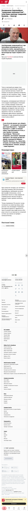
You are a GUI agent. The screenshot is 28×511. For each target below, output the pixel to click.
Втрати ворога (7, 358)
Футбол (5, 435)
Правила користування (6, 313)
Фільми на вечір (7, 399)
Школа (5, 411)
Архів (16, 317)
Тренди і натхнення (8, 426)
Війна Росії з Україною (10, 345)
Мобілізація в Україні (9, 362)
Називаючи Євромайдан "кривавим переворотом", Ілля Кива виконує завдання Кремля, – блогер (20, 5)
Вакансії (16, 313)
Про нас (3, 300)
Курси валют (7, 381)
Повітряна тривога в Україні (10, 352)
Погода (5, 340)
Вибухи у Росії (7, 356)
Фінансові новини (8, 383)
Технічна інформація (19, 308)
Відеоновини (7, 336)
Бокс (5, 433)
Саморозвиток (7, 414)
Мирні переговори (8, 350)
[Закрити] (25, 500)
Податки (6, 387)
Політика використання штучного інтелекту (7, 319)
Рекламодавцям (5, 311)
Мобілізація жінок (8, 368)
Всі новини (7, 329)
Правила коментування (20, 306)
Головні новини (7, 331)
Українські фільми (8, 397)
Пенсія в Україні (7, 389)
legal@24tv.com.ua (17, 491)
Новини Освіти (8, 407)
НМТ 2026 (6, 413)
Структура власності (19, 315)
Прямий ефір (7, 335)
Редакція (3, 302)
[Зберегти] (24, 25)
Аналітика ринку (7, 423)
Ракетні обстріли (7, 347)
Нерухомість (7, 421)
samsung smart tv (15, 471)
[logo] (6, 2)
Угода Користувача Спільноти (19, 304)
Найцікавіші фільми (8, 395)
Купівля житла (7, 425)
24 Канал (3, 5)
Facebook (10, 57)
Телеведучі (4, 309)
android (6, 467)
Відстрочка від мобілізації (10, 371)
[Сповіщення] (26, 2)
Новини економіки (9, 378)
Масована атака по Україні (10, 354)
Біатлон (5, 438)
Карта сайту (17, 319)
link (15, 285)
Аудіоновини (7, 338)
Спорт (5, 431)
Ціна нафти (6, 380)
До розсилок (8, 458)
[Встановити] (14, 502)
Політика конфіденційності (5, 316)
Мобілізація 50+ (7, 366)
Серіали (5, 403)
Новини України (10, 5)
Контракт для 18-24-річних (10, 370)
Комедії (5, 401)
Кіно (5, 393)
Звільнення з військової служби (11, 364)
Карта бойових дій (8, 348)
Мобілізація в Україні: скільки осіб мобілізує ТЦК (15, 373)
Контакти (17, 310)
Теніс (5, 436)
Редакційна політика (6, 304)
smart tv (6, 471)
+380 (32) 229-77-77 (10, 490)
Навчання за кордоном (9, 416)
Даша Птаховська (8, 18)
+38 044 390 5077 (18, 279)
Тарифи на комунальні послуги (11, 385)
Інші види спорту (7, 440)
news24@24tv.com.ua (6, 279)
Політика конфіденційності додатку (20, 300)
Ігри (16, 322)
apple (15, 467)
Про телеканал (5, 306)
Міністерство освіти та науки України (12, 409)
